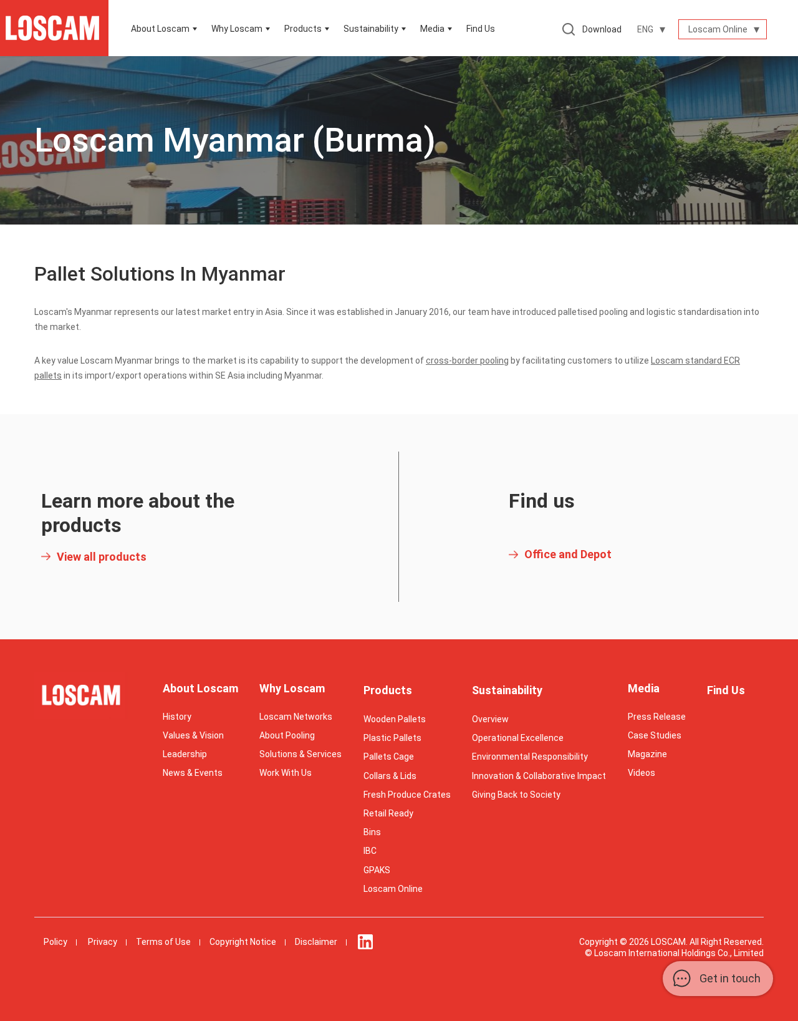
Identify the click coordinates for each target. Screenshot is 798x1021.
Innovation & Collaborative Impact (539, 776)
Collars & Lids (389, 776)
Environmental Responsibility (530, 757)
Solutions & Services (300, 754)
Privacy (102, 942)
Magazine (647, 754)
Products (303, 29)
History (177, 717)
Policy (55, 942)
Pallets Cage (388, 757)
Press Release (657, 717)
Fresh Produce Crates (407, 795)
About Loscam (160, 29)
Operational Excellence (518, 738)
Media (432, 29)
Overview (490, 719)
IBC (370, 851)
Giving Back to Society (516, 795)
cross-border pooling (467, 360)
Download (602, 29)
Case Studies (654, 735)
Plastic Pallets (392, 738)
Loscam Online (393, 889)
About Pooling (287, 735)
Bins (372, 832)
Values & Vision (193, 735)
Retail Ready (388, 813)
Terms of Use (163, 942)
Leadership (185, 754)
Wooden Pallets (394, 719)
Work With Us (285, 773)
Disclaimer (316, 942)
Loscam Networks (295, 717)
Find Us (480, 29)
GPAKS (376, 870)
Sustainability (507, 690)
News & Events (193, 773)
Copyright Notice (242, 942)
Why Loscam (236, 29)
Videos (641, 773)
